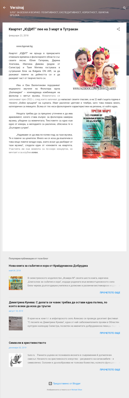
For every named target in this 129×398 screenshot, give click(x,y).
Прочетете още (110, 292)
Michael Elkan (76, 390)
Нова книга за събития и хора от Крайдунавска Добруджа (48, 265)
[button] (118, 29)
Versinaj (17, 7)
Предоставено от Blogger (66, 383)
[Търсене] (124, 8)
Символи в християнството (27, 342)
